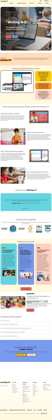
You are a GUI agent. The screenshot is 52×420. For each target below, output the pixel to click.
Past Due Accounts (46, 389)
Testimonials (35, 387)
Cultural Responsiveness (35, 390)
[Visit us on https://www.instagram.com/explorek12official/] (9, 385)
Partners (34, 395)
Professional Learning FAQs (26, 392)
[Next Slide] (49, 212)
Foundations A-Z (15, 388)
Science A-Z (14, 389)
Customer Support (46, 384)
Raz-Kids (13, 385)
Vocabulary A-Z (15, 391)
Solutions (11, 3)
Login (41, 0)
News (34, 384)
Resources (32, 3)
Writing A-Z (14, 392)
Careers (34, 388)
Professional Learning (21, 3)
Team (34, 393)
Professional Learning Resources (26, 401)
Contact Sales (31, 354)
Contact (46, 3)
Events (34, 392)
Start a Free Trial (21, 354)
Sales (44, 387)
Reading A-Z (14, 387)
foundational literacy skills (33, 301)
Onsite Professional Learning (26, 389)
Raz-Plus (13, 384)
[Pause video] (49, 48)
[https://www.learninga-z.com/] (5, 382)
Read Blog (4, 268)
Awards (34, 385)
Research (24, 398)
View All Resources (26, 288)
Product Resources (26, 399)
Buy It (15, 36)
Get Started (46, 0)
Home (7, 12)
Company (39, 3)
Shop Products (11, 12)
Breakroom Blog (25, 396)
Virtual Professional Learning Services (26, 387)
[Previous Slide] (2, 212)
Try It (8, 36)
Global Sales (45, 388)
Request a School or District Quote (12, 39)
